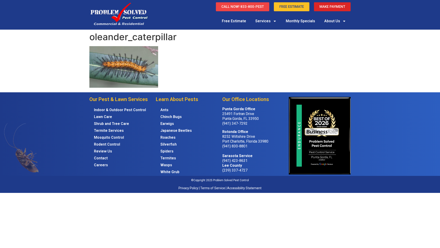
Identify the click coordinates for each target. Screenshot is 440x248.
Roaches (168, 137)
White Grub (169, 172)
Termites (168, 158)
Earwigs (167, 123)
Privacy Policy (188, 188)
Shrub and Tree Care (111, 123)
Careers (101, 165)
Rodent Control (107, 144)
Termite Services (109, 130)
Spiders (166, 151)
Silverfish (168, 144)
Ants (164, 110)
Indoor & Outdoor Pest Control (120, 110)
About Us (332, 21)
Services (263, 21)
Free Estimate (234, 21)
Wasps (166, 165)
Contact (101, 158)
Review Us (103, 151)
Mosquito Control (109, 137)
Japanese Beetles (176, 130)
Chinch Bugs (171, 117)
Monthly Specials (300, 21)
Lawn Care (103, 117)
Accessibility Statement (244, 188)
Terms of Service (212, 188)
